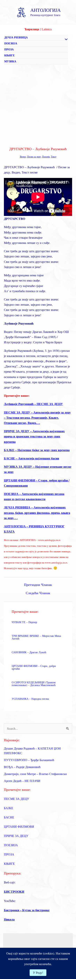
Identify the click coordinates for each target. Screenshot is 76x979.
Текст (53, 156)
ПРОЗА (9, 49)
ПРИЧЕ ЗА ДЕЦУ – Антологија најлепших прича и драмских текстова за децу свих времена (34, 436)
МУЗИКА (10, 61)
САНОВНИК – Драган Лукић (29, 652)
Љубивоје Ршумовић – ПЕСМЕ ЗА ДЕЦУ (33, 404)
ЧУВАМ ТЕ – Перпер (24, 622)
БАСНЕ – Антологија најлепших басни (31, 458)
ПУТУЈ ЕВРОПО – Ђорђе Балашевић (29, 760)
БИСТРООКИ (14, 891)
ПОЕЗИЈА (10, 43)
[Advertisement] (38, 104)
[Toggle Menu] (65, 39)
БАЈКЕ (8, 808)
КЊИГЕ (9, 55)
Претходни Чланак (38, 584)
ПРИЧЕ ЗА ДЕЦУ (16, 836)
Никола (9, 919)
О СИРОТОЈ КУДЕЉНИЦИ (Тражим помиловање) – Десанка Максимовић (34, 683)
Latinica (47, 29)
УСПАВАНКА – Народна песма (30, 699)
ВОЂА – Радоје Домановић (22, 767)
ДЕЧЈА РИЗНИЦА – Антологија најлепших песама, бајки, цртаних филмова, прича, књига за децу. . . (37, 512)
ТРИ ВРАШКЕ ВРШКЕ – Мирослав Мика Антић (36, 637)
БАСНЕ (9, 817)
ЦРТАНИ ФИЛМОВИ (19, 826)
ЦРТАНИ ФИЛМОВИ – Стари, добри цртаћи (34, 667)
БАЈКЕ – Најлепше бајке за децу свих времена (37, 450)
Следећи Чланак (38, 593)
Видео (23, 156)
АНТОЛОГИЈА (45, 10)
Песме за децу (34, 156)
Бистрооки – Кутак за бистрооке (26, 910)
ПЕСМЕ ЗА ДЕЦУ (16, 799)
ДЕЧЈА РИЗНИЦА (16, 37)
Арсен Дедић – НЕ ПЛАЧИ (22, 781)
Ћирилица (32, 29)
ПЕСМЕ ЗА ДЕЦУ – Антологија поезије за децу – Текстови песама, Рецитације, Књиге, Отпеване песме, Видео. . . (37, 417)
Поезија (46, 156)
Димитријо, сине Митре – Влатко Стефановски (35, 774)
